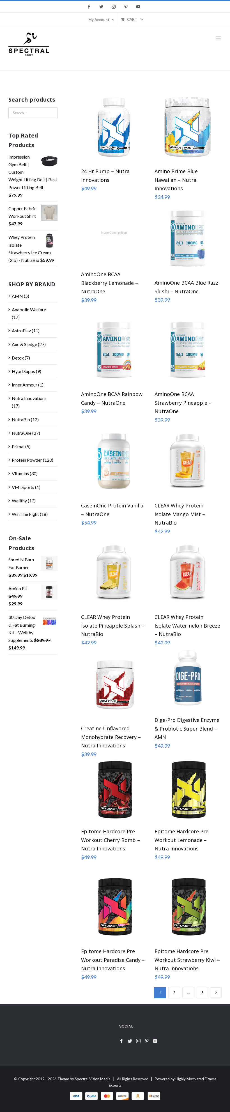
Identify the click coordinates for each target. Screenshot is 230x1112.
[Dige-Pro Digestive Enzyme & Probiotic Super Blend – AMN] (187, 680)
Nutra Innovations (29, 398)
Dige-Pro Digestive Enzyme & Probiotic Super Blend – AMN (187, 728)
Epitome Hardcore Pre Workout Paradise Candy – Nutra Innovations (113, 960)
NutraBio (21, 419)
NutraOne (21, 433)
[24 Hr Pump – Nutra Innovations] (114, 127)
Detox (18, 357)
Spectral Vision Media (93, 1079)
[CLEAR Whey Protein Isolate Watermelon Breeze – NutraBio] (187, 572)
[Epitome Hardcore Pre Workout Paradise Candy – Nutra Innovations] (114, 907)
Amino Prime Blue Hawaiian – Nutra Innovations (176, 180)
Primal (18, 446)
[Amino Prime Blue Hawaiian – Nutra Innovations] (187, 127)
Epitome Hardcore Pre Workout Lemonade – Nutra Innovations (181, 840)
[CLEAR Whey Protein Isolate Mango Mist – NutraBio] (187, 461)
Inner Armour (24, 384)
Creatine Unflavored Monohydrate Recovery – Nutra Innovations (111, 737)
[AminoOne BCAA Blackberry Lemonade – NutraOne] (114, 234)
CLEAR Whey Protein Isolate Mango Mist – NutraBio (180, 514)
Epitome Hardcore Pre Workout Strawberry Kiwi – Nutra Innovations (187, 960)
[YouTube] (155, 1041)
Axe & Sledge (24, 344)
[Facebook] (121, 1041)
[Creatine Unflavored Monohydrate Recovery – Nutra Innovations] (114, 684)
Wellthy (19, 500)
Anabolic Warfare (29, 309)
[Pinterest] (146, 1041)
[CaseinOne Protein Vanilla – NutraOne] (114, 461)
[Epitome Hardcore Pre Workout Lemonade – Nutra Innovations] (187, 791)
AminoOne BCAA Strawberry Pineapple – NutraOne (183, 403)
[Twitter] (130, 1041)
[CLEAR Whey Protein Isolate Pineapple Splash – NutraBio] (114, 572)
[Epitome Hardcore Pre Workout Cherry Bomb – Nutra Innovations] (114, 791)
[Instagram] (138, 1041)
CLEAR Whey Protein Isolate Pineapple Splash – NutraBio (112, 625)
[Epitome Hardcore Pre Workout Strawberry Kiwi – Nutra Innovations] (187, 907)
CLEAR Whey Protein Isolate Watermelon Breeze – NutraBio (187, 625)
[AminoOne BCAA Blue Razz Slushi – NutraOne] (187, 238)
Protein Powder (27, 460)
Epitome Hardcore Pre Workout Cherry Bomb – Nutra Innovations (110, 840)
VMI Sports (23, 487)
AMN (17, 296)
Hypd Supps (23, 371)
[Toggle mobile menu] (219, 38)
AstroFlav (21, 330)
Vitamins (20, 473)
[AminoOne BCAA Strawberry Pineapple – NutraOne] (187, 349)
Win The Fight (25, 514)
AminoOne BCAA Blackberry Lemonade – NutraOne (109, 283)
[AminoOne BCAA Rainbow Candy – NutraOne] (114, 349)
